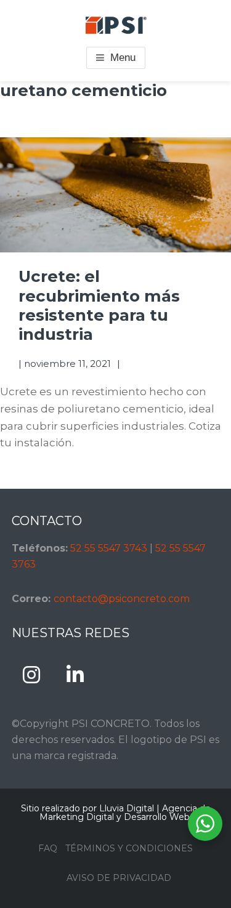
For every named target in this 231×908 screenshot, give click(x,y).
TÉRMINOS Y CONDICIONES (129, 848)
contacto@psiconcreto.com (122, 599)
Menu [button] (123, 57)
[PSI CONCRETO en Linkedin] (75, 675)
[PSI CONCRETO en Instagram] (31, 675)
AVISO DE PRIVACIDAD (119, 877)
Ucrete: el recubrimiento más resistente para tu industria (99, 305)
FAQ (47, 848)
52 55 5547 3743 (108, 548)
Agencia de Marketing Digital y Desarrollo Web (125, 812)
